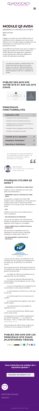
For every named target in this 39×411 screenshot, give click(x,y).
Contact (5, 397)
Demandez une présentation (19, 375)
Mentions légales (9, 394)
